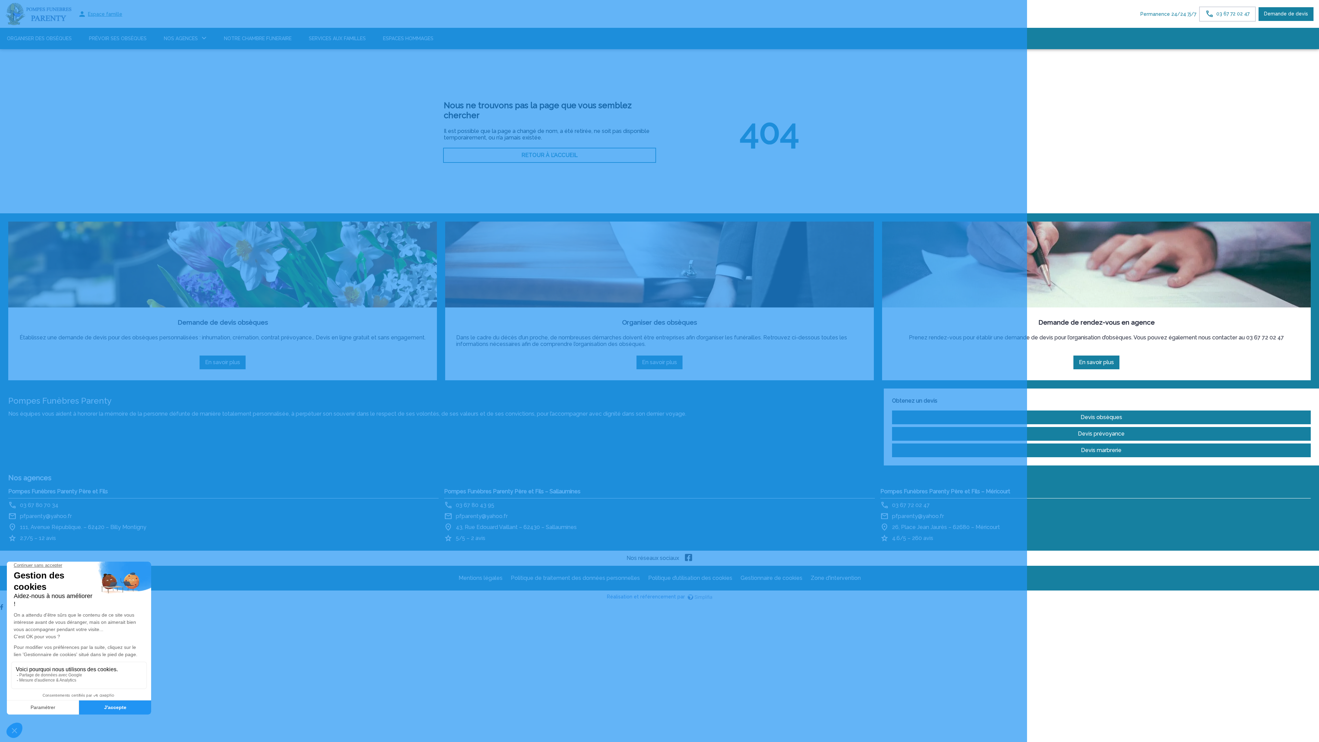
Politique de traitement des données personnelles (575, 578)
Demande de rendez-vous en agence (1096, 322)
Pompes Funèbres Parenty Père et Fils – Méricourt (945, 491)
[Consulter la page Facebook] (689, 558)
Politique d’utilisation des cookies (690, 578)
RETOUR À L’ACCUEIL (549, 155)
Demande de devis (1286, 13)
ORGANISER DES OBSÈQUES (39, 38)
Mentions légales (481, 578)
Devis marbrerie (1101, 450)
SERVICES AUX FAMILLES (337, 38)
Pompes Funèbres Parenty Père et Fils (58, 491)
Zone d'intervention (836, 578)
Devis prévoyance (1101, 433)
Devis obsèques (1101, 417)
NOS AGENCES (181, 38)
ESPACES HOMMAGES (408, 38)
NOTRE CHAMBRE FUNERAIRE (258, 38)
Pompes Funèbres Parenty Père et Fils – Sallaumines (512, 491)
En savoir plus (225, 364)
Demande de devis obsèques (223, 322)
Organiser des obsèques (659, 322)
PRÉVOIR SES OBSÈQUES (118, 38)
